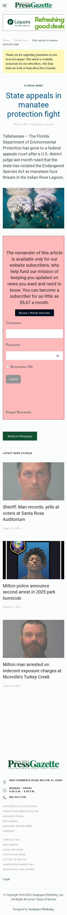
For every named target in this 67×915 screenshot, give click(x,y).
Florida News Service (42, 124)
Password (13, 344)
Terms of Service (46, 899)
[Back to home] (33, 5)
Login (6, 879)
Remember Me (21, 366)
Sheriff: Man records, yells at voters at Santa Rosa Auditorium (31, 513)
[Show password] (57, 355)
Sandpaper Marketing (41, 909)
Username (13, 322)
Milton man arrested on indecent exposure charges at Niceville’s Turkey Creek (32, 671)
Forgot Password (18, 411)
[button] (5, 5)
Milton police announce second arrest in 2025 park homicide (29, 592)
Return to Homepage (20, 436)
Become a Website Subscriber (34, 313)
